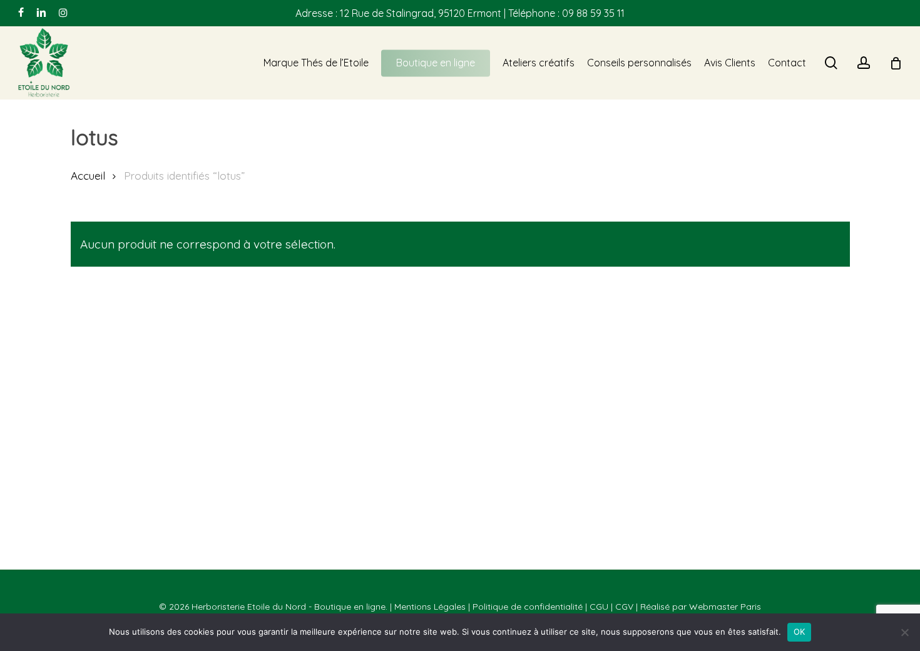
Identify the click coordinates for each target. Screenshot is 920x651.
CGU (599, 606)
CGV (624, 606)
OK (799, 632)
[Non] (904, 632)
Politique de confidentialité (528, 606)
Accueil (88, 175)
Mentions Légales (430, 606)
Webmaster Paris (725, 606)
